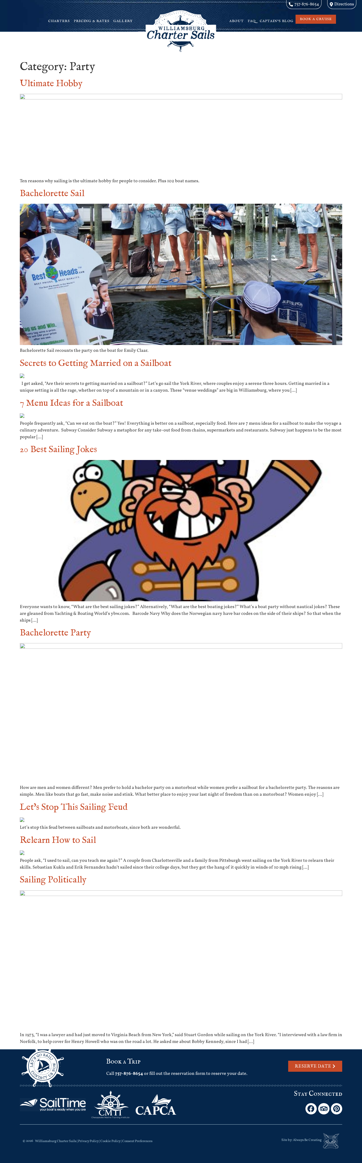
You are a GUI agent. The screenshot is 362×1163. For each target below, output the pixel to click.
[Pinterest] (336, 1108)
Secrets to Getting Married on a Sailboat (95, 363)
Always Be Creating (307, 1140)
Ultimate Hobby (51, 84)
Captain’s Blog (277, 21)
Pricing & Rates (91, 21)
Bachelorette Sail (52, 193)
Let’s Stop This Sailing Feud (74, 807)
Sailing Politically (53, 880)
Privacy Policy (88, 1141)
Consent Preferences (137, 1141)
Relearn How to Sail (58, 840)
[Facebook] (311, 1108)
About (236, 21)
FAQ (252, 21)
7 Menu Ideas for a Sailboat (71, 403)
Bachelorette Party (55, 633)
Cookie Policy (110, 1141)
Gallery (123, 21)
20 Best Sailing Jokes (58, 449)
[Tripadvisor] (323, 1108)
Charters (59, 21)
